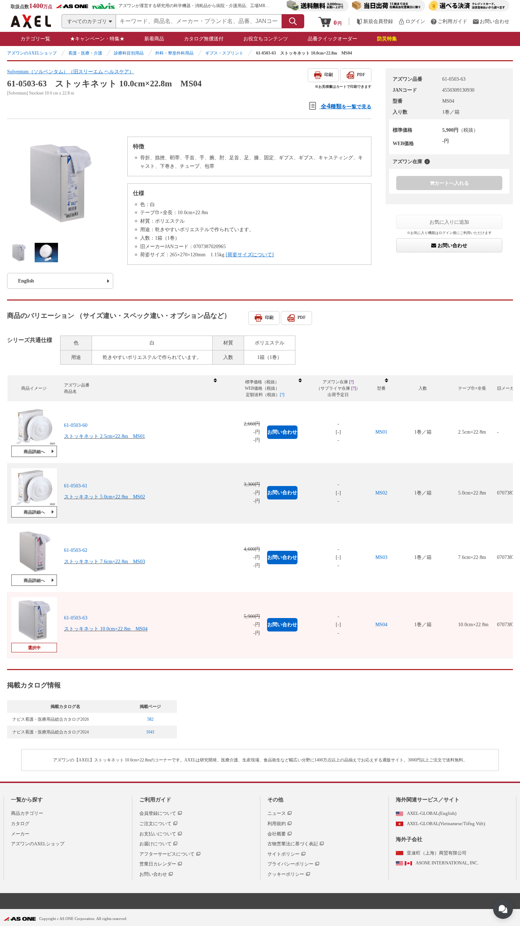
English (26, 281)
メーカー (20, 833)
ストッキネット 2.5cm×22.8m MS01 (104, 436)
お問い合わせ (451, 245)
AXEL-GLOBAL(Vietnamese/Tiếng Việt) (446, 823)
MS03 (381, 557)
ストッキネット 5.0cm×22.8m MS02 (104, 496)
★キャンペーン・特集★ (97, 38)
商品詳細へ (34, 451)
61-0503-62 (75, 550)
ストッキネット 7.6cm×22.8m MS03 (104, 561)
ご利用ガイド (155, 799)
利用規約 (276, 823)
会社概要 (276, 833)
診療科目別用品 (129, 53)
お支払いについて (157, 833)
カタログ (20, 823)
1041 (150, 732)
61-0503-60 (75, 425)
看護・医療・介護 (85, 53)
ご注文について (155, 823)
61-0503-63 (75, 618)
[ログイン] (411, 21)
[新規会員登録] (374, 21)
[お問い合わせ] (491, 21)
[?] (427, 161)
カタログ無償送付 (204, 38)
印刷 (328, 74)
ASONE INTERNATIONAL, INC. (447, 862)
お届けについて (155, 843)
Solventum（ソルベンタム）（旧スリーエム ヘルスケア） (70, 71)
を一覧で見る (346, 105)
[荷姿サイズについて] (250, 254)
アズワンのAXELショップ (32, 53)
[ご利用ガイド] (449, 21)
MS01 (381, 432)
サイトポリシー (283, 854)
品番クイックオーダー (332, 38)
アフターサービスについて (167, 854)
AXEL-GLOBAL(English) (431, 813)
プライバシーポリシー (290, 864)
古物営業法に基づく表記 (292, 843)
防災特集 (387, 38)
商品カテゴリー (27, 813)
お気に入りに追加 (449, 222)
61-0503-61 (75, 485)
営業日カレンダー (157, 864)
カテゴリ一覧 (35, 38)
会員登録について (157, 813)
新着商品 (154, 38)
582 (150, 719)
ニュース (276, 813)
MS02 (381, 493)
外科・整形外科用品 (174, 53)
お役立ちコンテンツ (265, 38)
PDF (361, 74)
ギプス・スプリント (224, 53)
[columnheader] (140, 388)
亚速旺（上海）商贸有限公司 (437, 853)
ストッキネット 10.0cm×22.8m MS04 (106, 628)
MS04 (381, 624)
